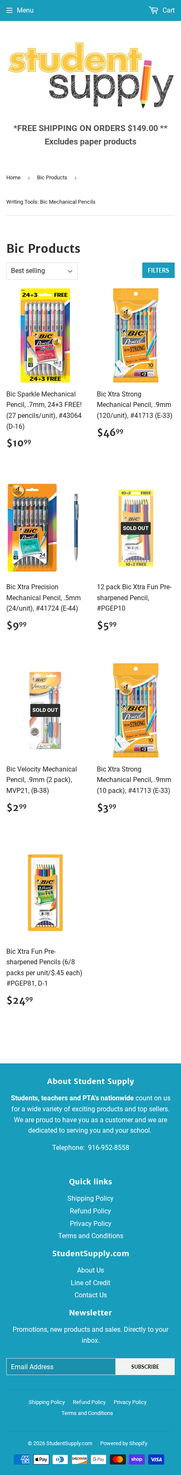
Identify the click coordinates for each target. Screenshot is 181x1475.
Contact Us (91, 1295)
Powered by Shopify (123, 1443)
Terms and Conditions (90, 1236)
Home (13, 177)
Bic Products (52, 177)
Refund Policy (90, 1211)
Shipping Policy (90, 1198)
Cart (168, 10)
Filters (158, 270)
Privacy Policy (91, 1224)
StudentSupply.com (69, 1443)
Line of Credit (90, 1283)
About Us (90, 1270)
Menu (25, 10)
